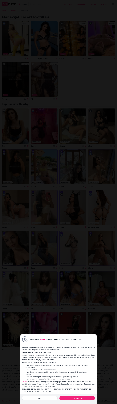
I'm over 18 (77, 398)
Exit (39, 398)
